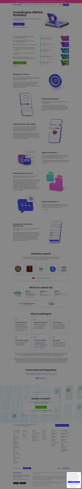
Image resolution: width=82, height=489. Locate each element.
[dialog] (74, 480)
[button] (74, 486)
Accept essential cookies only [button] (74, 484)
